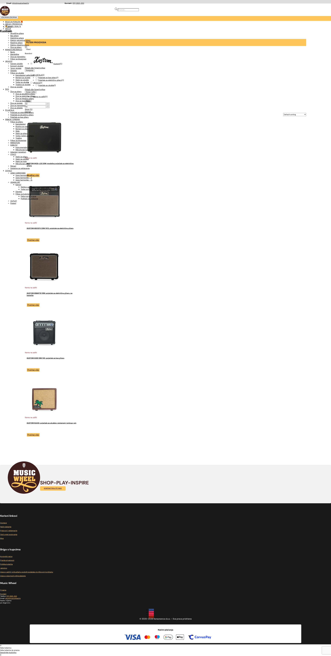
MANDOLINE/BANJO (13, 49)
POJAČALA (9, 110)
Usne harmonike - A (24, 178)
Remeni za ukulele (23, 77)
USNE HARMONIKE (18, 173)
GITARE (8, 31)
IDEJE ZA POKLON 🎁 (14, 22)
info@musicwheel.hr (20, 3)
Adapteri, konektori (18, 152)
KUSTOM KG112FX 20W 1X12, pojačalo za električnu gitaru (50, 228)
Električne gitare (17, 38)
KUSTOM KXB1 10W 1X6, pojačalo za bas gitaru (45, 358)
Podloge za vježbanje (29, 198)
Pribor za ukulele (17, 73)
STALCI (13, 154)
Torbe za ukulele (22, 82)
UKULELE (8, 61)
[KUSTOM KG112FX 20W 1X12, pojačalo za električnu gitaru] (44, 220)
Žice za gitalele (16, 108)
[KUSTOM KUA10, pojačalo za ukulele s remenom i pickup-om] (44, 415)
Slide (18, 131)
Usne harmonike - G (24, 180)
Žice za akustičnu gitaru (25, 94)
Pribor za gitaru (16, 122)
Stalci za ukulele (22, 80)
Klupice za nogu (22, 126)
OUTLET (13, 201)
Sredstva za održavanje (20, 168)
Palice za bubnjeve (28, 196)
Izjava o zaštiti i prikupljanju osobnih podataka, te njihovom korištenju (26, 572)
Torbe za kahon (27, 189)
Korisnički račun (6, 556)
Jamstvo (3, 568)
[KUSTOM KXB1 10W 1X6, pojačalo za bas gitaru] (44, 350)
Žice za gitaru (15, 47)
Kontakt (3, 594)
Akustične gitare (17, 33)
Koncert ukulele (16, 66)
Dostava (3, 523)
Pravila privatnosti (7, 560)
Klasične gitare (16, 43)
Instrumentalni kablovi (25, 147)
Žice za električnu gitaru (25, 96)
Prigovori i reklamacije (8, 531)
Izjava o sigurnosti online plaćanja (13, 576)
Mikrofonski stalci (23, 164)
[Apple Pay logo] (180, 637)
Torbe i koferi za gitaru (25, 136)
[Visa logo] (133, 638)
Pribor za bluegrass (18, 59)
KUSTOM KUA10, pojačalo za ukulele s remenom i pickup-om (51, 423)
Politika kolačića (6, 564)
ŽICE (7, 89)
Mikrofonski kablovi (23, 150)
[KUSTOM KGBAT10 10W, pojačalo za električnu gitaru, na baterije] (44, 285)
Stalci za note (21, 161)
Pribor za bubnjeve (23, 194)
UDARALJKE (15, 182)
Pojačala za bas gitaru (19, 117)
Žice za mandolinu (17, 56)
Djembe (19, 191)
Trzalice (19, 138)
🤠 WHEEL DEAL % (13, 26)
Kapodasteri (21, 124)
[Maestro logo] (157, 637)
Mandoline (14, 54)
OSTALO (8, 171)
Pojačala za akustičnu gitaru (21, 115)
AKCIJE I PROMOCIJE (13, 24)
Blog (2, 538)
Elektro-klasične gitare (19, 45)
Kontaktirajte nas (53, 488)
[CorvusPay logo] (199, 637)
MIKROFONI (15, 143)
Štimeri (13, 166)
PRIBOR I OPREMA (12, 119)
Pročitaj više (33, 240)
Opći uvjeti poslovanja (8, 534)
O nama (3, 590)
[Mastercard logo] (147, 637)
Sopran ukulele (16, 63)
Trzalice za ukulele (23, 84)
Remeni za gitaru (22, 129)
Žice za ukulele (16, 87)
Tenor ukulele (15, 68)
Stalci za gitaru (22, 133)
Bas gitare (14, 36)
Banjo (12, 52)
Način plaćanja (5, 527)
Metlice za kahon (28, 187)
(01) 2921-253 (78, 3)
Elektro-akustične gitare (20, 40)
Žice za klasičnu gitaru (25, 98)
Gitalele (13, 70)
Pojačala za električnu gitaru (22, 112)
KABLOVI (13, 145)
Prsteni (13, 203)
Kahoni (18, 184)
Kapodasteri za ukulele (25, 75)
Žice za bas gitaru (23, 101)
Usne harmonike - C (24, 175)
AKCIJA (8, 29)
